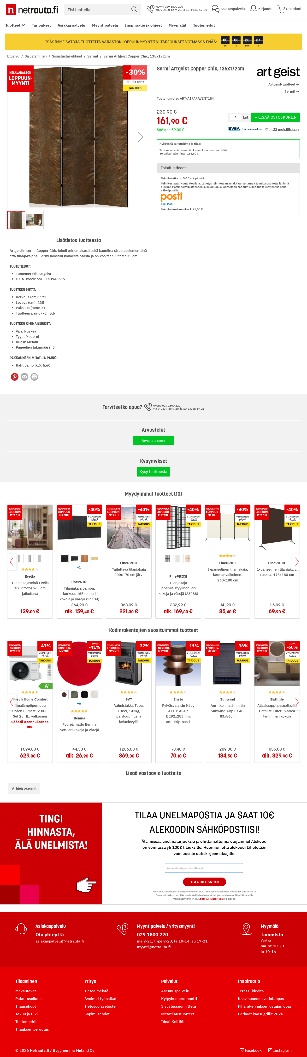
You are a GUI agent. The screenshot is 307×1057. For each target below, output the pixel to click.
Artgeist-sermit (24, 788)
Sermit (93, 56)
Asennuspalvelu (175, 990)
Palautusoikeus (28, 998)
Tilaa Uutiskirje (204, 882)
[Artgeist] (278, 72)
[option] (19, 558)
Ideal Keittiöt (173, 1021)
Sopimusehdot (97, 1013)
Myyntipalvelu (105, 25)
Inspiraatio (249, 981)
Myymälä (269, 926)
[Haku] (134, 9)
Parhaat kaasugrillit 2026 (260, 1013)
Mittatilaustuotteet (178, 1013)
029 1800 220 (152, 934)
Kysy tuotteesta (153, 471)
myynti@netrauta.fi (154, 946)
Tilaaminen (26, 981)
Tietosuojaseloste (100, 1006)
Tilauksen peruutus (32, 1029)
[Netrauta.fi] (32, 9)
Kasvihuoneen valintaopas (261, 998)
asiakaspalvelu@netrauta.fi (59, 941)
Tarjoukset (41, 25)
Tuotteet (12, 25)
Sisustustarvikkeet (67, 56)
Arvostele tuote (153, 440)
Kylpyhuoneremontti (179, 998)
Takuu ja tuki (26, 1013)
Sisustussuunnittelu (178, 1006)
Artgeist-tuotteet (281, 84)
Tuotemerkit (204, 25)
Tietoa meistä (96, 990)
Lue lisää (167, 204)
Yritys (90, 981)
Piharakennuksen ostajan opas (265, 1006)
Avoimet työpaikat (100, 998)
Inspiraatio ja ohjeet (143, 25)
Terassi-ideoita (251, 990)
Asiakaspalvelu (71, 25)
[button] (140, 136)
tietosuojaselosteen (211, 898)
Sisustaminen (36, 56)
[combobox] (102, 9)
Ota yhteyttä (49, 934)
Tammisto (272, 934)
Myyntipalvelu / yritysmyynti (166, 926)
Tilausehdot (25, 1006)
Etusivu (13, 56)
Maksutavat (25, 990)
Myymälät (177, 25)
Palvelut (169, 981)
